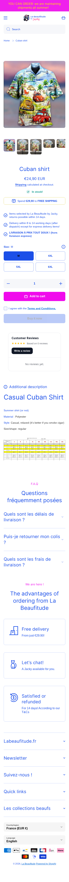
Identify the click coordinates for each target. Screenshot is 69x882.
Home (7, 40)
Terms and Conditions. (41, 308)
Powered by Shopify (46, 863)
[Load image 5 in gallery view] (62, 143)
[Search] (7, 29)
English (11, 841)
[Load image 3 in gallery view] (36, 146)
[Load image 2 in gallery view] (22, 146)
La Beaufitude (29, 863)
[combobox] (34, 29)
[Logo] (35, 18)
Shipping (20, 184)
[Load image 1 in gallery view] (9, 145)
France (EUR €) (17, 828)
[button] (63, 18)
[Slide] (63, 247)
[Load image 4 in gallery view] (49, 143)
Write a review (22, 350)
